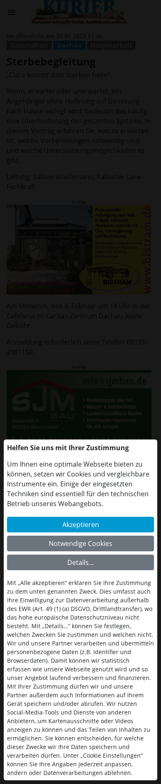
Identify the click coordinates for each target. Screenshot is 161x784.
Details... (80, 562)
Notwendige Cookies (80, 543)
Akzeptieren (80, 524)
